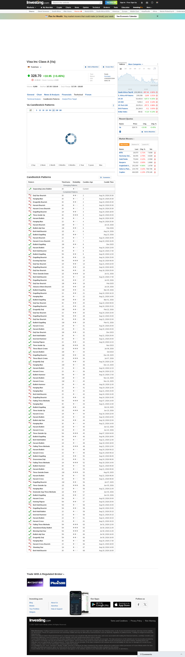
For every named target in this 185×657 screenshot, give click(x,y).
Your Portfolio (34, 609)
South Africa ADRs (103, 11)
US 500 (121, 102)
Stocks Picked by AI (167, 11)
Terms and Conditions (119, 621)
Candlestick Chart (30, 110)
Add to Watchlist (93, 67)
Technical (96, 7)
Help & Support (56, 609)
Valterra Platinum (125, 169)
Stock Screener (43, 11)
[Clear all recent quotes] (120, 131)
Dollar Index (122, 112)
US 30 (120, 99)
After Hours (67, 11)
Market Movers (126, 139)
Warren (77, 11)
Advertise (54, 606)
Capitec (122, 172)
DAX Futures (123, 109)
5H (50, 110)
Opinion (86, 7)
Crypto (59, 7)
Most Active (124, 144)
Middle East (134, 11)
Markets (30, 7)
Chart (39, 95)
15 (40, 110)
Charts (68, 7)
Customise (106, 177)
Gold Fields (123, 159)
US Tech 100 (123, 105)
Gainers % (135, 144)
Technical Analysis (34, 99)
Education (125, 7)
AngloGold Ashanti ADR (128, 166)
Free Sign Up (132, 3)
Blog (31, 603)
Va (120, 127)
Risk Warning (150, 621)
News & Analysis (51, 95)
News (77, 7)
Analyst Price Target (69, 99)
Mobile (31, 606)
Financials (67, 95)
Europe (124, 11)
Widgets (32, 612)
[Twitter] (145, 604)
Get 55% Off (111, 3)
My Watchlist (48, 7)
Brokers (107, 7)
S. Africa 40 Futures (125, 95)
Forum (88, 95)
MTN (121, 153)
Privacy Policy (136, 621)
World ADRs (89, 11)
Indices (122, 64)
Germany (107, 76)
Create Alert (109, 67)
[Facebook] (138, 604)
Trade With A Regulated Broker (44, 574)
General (30, 95)
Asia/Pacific (146, 11)
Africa (155, 11)
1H (47, 110)
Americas (115, 11)
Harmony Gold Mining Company (131, 156)
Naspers (122, 162)
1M (60, 110)
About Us (54, 603)
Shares (31, 11)
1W (57, 110)
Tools (116, 7)
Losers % (145, 144)
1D (53, 110)
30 (43, 110)
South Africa (56, 11)
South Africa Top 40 (125, 92)
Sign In (122, 3)
